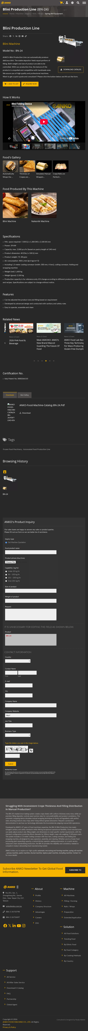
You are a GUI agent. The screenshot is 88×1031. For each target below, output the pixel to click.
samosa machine (12, 853)
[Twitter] (13, 36)
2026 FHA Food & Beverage (12, 342)
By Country (68, 961)
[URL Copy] (25, 36)
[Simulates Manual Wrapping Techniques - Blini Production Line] (44, 166)
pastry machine (24, 853)
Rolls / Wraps (38, 14)
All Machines (69, 895)
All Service (11, 977)
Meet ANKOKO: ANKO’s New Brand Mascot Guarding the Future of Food (43, 344)
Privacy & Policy (9, 1027)
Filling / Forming (70, 901)
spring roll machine (75, 851)
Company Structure (43, 906)
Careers (38, 918)
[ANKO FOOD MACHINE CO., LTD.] (15, 887)
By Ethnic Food (70, 944)
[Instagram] (23, 926)
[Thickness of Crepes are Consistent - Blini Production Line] (27, 166)
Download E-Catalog (15, 988)
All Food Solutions (71, 933)
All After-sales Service (16, 982)
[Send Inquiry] (61, 2)
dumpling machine (65, 853)
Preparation (69, 912)
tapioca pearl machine (50, 853)
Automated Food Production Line (36, 449)
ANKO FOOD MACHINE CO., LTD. (17, 1022)
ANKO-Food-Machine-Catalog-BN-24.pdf (42, 405)
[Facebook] (10, 36)
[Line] (19, 36)
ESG (37, 923)
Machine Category (23, 14)
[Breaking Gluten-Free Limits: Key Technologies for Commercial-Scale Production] (71, 328)
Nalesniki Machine (40, 221)
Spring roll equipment (54, 14)
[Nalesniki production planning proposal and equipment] (44, 205)
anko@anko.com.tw (14, 906)
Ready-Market (80, 1020)
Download (26, 413)
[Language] (72, 3)
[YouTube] (19, 926)
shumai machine (36, 853)
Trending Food (69, 939)
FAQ (8, 994)
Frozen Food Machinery (12, 449)
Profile (38, 895)
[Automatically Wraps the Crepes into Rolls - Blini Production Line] (10, 166)
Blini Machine (9, 221)
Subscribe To (75, 870)
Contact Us (77, 853)
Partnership (11, 999)
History (38, 901)
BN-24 (5, 494)
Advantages (40, 912)
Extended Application (72, 918)
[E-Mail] (22, 36)
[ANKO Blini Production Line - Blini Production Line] (71, 45)
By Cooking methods (72, 956)
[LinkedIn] (16, 36)
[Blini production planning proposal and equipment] (15, 205)
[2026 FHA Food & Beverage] (16, 328)
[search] (78, 3)
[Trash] (4, 472)
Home (12, 14)
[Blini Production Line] (10, 481)
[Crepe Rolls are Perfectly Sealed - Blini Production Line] (61, 166)
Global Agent (12, 1005)
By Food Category (71, 950)
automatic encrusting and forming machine (53, 851)
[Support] (67, 3)
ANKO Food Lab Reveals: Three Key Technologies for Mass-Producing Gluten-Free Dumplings (71, 344)
